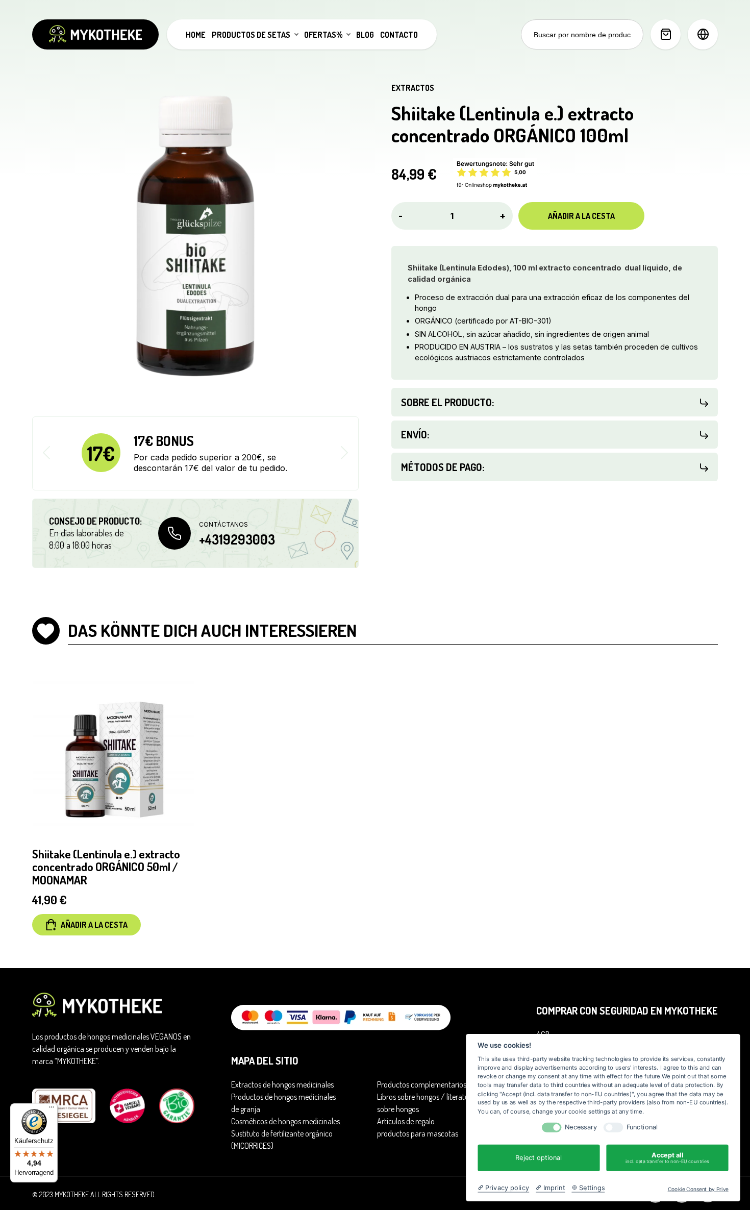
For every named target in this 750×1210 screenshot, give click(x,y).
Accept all (667, 1158)
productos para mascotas (417, 1133)
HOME (196, 35)
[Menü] (51, 1109)
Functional (642, 1127)
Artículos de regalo (406, 1121)
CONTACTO (399, 35)
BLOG (365, 35)
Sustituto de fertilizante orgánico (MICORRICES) (282, 1139)
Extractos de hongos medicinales (282, 1084)
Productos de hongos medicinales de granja (283, 1103)
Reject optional (538, 1157)
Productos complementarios (421, 1084)
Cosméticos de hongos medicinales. (286, 1121)
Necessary (581, 1127)
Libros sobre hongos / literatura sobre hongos (426, 1103)
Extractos (412, 88)
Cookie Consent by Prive (698, 1189)
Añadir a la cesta (581, 216)
